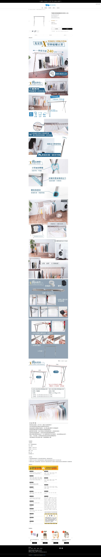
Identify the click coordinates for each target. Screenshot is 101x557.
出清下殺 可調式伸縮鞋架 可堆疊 (34, 540)
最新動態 (46, 7)
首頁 (42, 7)
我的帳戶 (35, 548)
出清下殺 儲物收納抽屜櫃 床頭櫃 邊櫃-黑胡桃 (66, 540)
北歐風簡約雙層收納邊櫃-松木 (55, 539)
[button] (49, 21)
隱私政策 (41, 548)
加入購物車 (56, 28)
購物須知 (38, 548)
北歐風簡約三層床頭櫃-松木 (45, 539)
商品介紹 (36, 35)
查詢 (29, 548)
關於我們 (50, 7)
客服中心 (54, 7)
